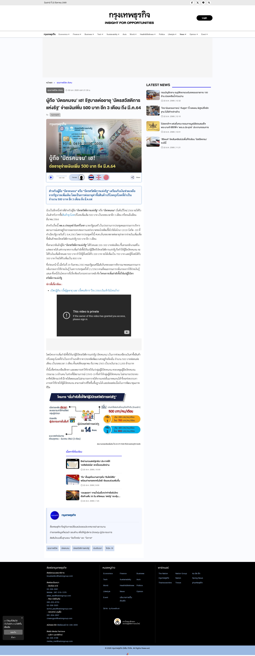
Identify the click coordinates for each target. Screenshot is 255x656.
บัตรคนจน (65, 548)
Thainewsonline (165, 582)
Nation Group (181, 573)
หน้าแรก (49, 82)
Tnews (178, 582)
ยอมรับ (13, 632)
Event (203, 34)
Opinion (193, 34)
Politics (162, 34)
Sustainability (112, 34)
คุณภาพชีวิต (52, 548)
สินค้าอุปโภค (68, 214)
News (182, 34)
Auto (125, 34)
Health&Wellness (147, 34)
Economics (63, 34)
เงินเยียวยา (97, 548)
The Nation (163, 573)
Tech (99, 34)
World (132, 34)
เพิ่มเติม (7, 627)
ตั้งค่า (13, 637)
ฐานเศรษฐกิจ (197, 582)
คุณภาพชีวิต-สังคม (64, 82)
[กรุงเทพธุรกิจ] (49, 34)
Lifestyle (171, 34)
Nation (178, 578)
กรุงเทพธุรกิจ (164, 578)
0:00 (60, 178)
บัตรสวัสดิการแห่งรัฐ (81, 548)
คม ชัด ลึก (196, 573)
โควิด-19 (109, 548)
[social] (192, 3)
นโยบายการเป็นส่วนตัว (126, 599)
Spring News (197, 578)
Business (88, 34)
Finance (76, 34)
